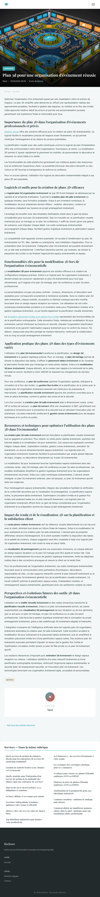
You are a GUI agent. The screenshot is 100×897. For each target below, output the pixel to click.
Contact (7, 881)
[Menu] (93, 4)
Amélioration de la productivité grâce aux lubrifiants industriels (72, 792)
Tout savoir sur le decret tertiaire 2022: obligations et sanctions (24, 789)
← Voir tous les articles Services (19, 725)
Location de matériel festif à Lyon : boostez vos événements (25, 769)
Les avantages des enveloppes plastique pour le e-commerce (72, 766)
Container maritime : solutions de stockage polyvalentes (73, 800)
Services (8, 68)
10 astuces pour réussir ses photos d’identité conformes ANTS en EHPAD (74, 774)
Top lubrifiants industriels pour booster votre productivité (24, 820)
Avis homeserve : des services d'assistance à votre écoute (74, 757)
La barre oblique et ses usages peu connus (25, 796)
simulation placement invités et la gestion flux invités (33, 316)
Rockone (9, 844)
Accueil (7, 91)
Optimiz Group (11, 131)
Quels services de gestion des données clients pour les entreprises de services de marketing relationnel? (25, 759)
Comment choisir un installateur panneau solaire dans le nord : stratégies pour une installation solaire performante (73, 811)
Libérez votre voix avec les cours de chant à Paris (25, 812)
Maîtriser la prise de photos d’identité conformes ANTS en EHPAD (71, 783)
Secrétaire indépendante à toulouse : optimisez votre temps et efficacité (22, 803)
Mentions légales (11, 876)
